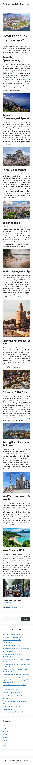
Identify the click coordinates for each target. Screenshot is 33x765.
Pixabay (20, 607)
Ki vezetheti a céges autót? (12, 645)
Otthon (5, 740)
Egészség (6, 731)
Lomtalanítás (7, 698)
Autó (4, 729)
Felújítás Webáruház (13, 4)
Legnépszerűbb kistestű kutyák (13, 634)
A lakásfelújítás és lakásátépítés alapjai (16, 712)
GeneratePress (16, 762)
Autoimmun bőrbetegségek (12, 637)
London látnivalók (9, 651)
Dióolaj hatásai (8, 643)
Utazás (5, 746)
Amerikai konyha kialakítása (12, 693)
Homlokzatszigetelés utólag (12, 706)
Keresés (5, 616)
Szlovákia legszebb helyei (11, 690)
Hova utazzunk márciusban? (12, 695)
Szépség (5, 743)
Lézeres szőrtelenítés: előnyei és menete (16, 648)
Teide (11, 75)
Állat (4, 726)
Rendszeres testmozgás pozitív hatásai (16, 677)
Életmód (5, 734)
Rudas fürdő (7, 603)
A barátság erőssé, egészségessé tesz (16, 674)
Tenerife (27, 84)
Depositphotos (12, 607)
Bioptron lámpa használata (12, 640)
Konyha (5, 737)
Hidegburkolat (7, 709)
